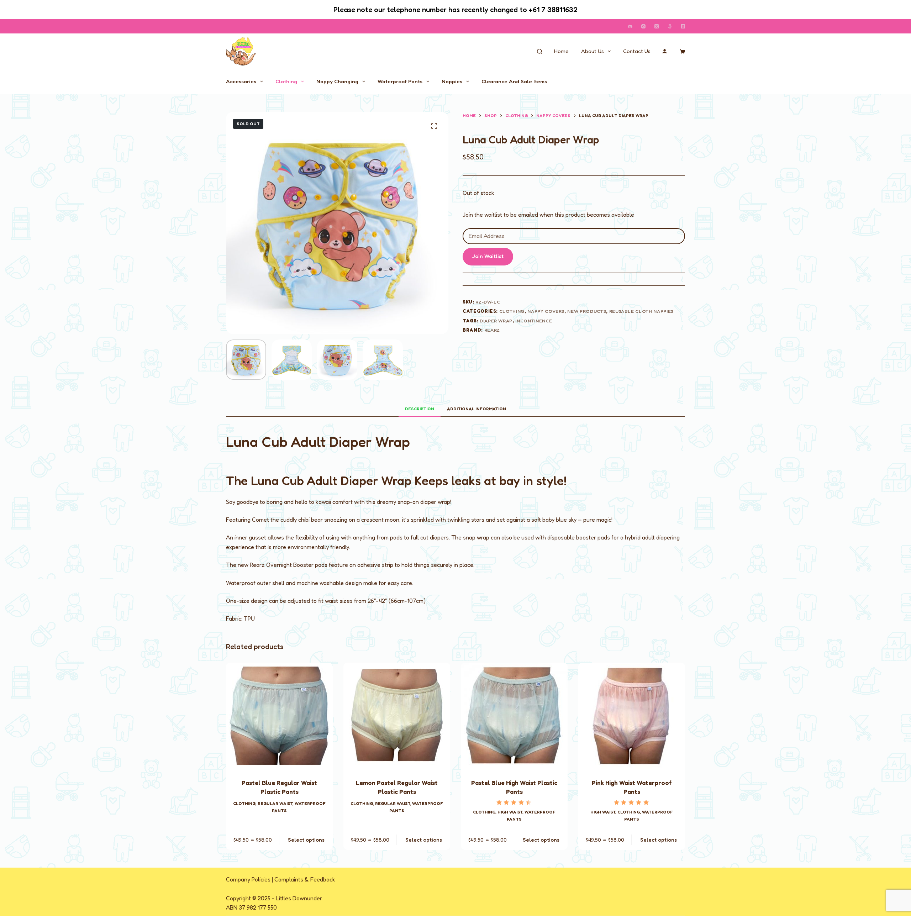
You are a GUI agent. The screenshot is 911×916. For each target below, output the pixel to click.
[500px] (670, 26)
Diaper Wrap (496, 320)
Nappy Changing (337, 81)
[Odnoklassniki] (683, 26)
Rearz (492, 330)
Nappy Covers (545, 311)
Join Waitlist (488, 256)
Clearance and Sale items (514, 81)
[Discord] (630, 26)
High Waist (509, 812)
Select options (306, 839)
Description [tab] (419, 408)
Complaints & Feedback (304, 879)
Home (561, 51)
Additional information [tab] (476, 408)
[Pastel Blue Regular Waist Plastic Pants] (279, 716)
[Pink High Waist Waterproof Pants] (631, 716)
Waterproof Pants (400, 81)
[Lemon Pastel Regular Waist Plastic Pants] (396, 716)
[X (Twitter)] (656, 26)
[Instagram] (643, 26)
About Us (592, 51)
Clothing (286, 81)
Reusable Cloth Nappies (641, 311)
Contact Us (637, 51)
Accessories (241, 81)
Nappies (452, 81)
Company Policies (248, 879)
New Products (586, 311)
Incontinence (533, 320)
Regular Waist (275, 803)
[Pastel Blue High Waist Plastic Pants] (514, 716)
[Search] (539, 51)
